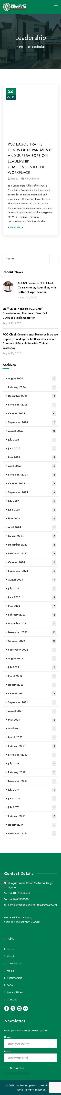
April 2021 (31, 728)
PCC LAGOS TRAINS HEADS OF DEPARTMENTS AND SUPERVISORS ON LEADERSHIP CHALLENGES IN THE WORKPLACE (30, 158)
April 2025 (31, 466)
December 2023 (31, 545)
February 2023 (31, 615)
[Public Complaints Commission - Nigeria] (15, 7)
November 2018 (31, 781)
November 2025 (31, 405)
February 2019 (31, 772)
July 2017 (31, 807)
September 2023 (31, 571)
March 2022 (31, 676)
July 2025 (31, 440)
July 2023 (31, 588)
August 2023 (31, 580)
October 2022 (31, 641)
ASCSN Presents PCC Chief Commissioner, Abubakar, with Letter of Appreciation (37, 287)
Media (10, 970)
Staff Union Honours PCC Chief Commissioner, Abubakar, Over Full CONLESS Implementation (25, 313)
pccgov (14, 178)
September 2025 (31, 422)
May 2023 (31, 606)
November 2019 (31, 755)
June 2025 (31, 448)
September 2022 (31, 650)
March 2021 (31, 737)
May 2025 (31, 457)
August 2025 (31, 431)
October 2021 (31, 693)
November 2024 (31, 475)
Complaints (14, 963)
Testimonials (14, 978)
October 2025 (31, 413)
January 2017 (31, 825)
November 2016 (31, 833)
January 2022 (31, 685)
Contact (12, 999)
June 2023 (31, 597)
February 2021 (31, 746)
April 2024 (31, 527)
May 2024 (31, 518)
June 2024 (31, 510)
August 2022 (31, 658)
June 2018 (31, 798)
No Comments (32, 178)
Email (7, 1051)
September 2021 (31, 702)
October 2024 (31, 483)
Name (7, 1037)
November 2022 (31, 632)
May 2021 (31, 720)
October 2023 (31, 562)
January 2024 (31, 536)
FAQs (10, 985)
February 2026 (31, 387)
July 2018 (31, 790)
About (10, 956)
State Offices (15, 992)
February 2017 (31, 816)
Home (19, 47)
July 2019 (31, 763)
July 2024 (31, 501)
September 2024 (31, 492)
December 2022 (31, 623)
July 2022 (31, 667)
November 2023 (31, 553)
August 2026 (31, 378)
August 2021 (31, 711)
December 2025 (31, 396)
